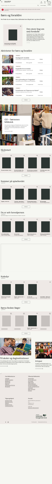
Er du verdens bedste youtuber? (5, 234)
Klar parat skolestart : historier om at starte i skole (6, 170)
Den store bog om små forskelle (10, 43)
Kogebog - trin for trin (5, 201)
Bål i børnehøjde (43, 201)
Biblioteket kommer (9, 370)
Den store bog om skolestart (32, 170)
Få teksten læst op (8, 373)
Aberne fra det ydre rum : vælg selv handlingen (31, 234)
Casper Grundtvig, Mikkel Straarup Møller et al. (5, 235)
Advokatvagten (31, 347)
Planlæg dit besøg (8, 369)
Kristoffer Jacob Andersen (18, 235)
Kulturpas (30, 359)
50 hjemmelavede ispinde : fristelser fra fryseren (32, 201)
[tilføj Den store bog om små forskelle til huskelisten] (20, 26)
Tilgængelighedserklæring (42, 390)
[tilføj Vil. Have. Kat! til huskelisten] (37, 282)
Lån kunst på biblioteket (32, 354)
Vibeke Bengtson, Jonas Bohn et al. (19, 202)
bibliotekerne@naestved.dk (33, 376)
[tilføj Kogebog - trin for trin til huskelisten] (11, 187)
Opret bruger (7, 351)
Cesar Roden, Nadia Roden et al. (32, 202)
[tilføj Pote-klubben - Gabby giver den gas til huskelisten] (50, 282)
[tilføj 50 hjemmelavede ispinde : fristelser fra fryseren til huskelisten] (37, 187)
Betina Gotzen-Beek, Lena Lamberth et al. (18, 171)
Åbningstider (7, 355)
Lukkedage (7, 347)
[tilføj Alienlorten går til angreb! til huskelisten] (11, 282)
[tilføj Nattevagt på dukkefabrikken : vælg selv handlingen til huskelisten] (50, 219)
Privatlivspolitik (34, 390)
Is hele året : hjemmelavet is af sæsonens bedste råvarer (19, 201)
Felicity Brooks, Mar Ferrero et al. (32, 171)
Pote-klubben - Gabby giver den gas (45, 297)
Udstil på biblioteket (32, 352)
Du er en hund (16, 234)
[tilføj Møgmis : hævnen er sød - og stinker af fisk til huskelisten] (24, 282)
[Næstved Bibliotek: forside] (41, 385)
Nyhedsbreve (7, 350)
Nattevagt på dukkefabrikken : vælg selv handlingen (45, 234)
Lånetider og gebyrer (9, 348)
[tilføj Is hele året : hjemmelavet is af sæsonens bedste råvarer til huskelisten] (24, 187)
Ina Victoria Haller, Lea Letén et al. (10, 44)
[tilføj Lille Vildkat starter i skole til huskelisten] (50, 155)
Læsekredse (30, 356)
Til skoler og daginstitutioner (33, 355)
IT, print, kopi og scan (32, 348)
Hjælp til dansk (31, 351)
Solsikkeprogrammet (9, 374)
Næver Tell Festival (31, 358)
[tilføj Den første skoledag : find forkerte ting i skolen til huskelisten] (24, 155)
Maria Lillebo (42, 171)
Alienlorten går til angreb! (5, 296)
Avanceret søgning (43, 5)
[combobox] (20, 5)
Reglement (7, 352)
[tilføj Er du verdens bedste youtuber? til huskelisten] (11, 219)
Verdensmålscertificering (10, 354)
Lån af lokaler (30, 350)
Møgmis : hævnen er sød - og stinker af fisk (19, 297)
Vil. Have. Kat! (29, 296)
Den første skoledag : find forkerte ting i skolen (18, 170)
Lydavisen (7, 372)
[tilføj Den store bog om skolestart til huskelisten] (37, 155)
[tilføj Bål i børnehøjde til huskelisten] (50, 187)
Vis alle (26, 100)
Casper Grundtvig (30, 235)
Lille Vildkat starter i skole (44, 170)
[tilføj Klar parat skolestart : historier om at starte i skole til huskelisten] (11, 155)
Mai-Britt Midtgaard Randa (44, 202)
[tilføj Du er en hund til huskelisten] (24, 219)
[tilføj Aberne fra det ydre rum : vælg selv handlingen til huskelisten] (37, 219)
